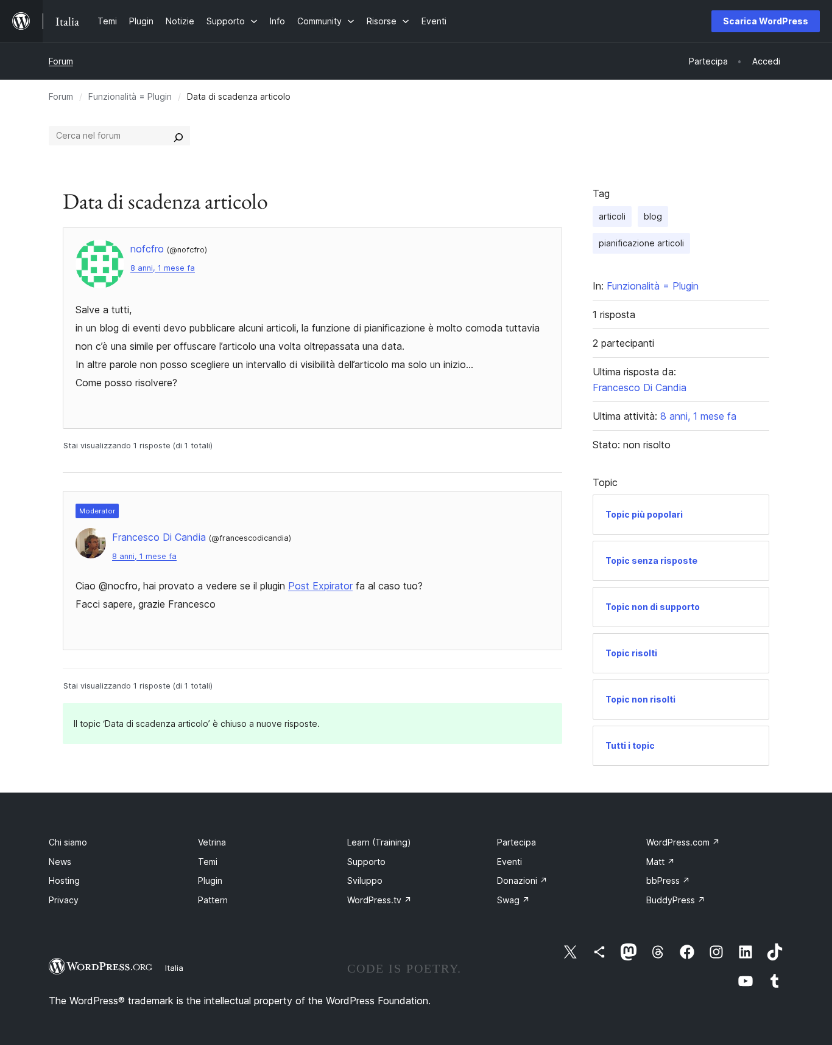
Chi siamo (68, 842)
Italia (174, 968)
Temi (207, 861)
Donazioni (522, 880)
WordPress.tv (379, 900)
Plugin (210, 880)
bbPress (668, 880)
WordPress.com (683, 842)
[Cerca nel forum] (178, 135)
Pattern (213, 900)
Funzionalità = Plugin (130, 96)
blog (653, 216)
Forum (61, 61)
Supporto (366, 861)
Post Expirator (320, 586)
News (60, 861)
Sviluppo (365, 880)
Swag (513, 900)
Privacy (64, 900)
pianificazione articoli (641, 243)
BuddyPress (675, 900)
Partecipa (516, 842)
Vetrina (212, 842)
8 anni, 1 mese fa (162, 268)
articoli (612, 216)
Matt (660, 861)
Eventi (509, 861)
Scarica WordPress (765, 21)
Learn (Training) (379, 842)
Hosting (64, 880)
